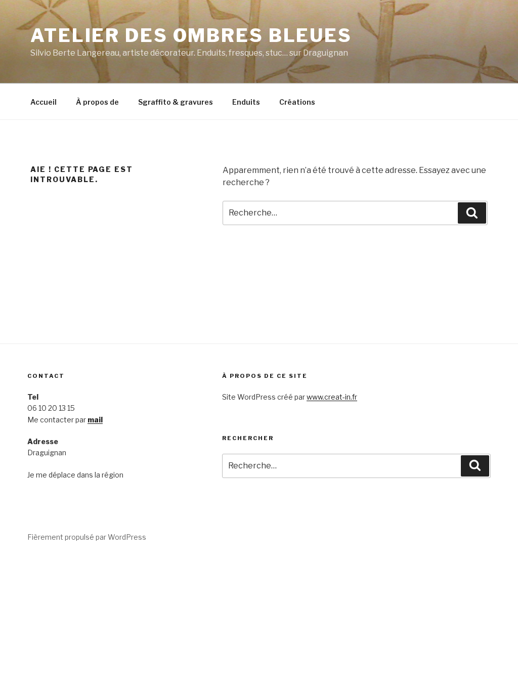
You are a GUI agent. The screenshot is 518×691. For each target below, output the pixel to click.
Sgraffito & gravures (175, 102)
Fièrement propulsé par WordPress (86, 537)
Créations (297, 102)
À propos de (97, 102)
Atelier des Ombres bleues (191, 35)
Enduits (246, 102)
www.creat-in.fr (332, 397)
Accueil (43, 102)
